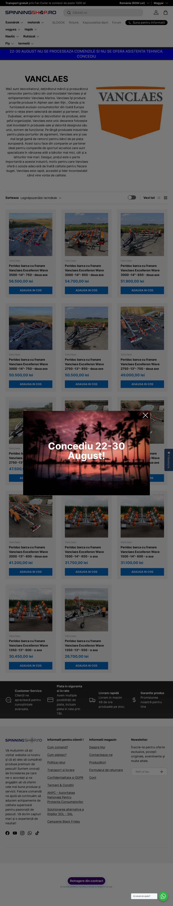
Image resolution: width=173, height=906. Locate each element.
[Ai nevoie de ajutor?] (163, 896)
